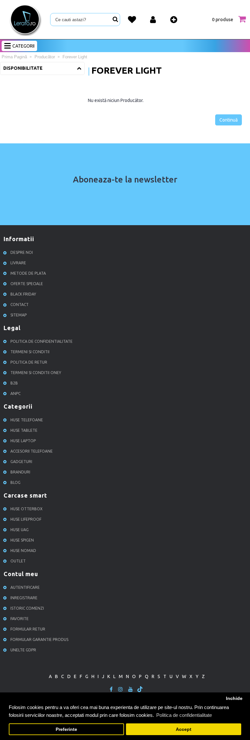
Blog (15, 482)
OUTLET (18, 561)
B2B (14, 383)
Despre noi (21, 252)
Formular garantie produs (39, 639)
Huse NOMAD (23, 550)
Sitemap (18, 315)
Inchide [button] (234, 698)
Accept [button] (183, 729)
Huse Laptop (23, 441)
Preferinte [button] (66, 729)
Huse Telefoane (26, 420)
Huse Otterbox (26, 509)
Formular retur (27, 629)
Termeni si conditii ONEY (35, 372)
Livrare (18, 263)
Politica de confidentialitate (41, 341)
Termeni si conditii (29, 352)
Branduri (20, 472)
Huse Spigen (22, 540)
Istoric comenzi (27, 608)
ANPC (15, 393)
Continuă (228, 120)
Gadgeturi (21, 461)
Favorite (19, 619)
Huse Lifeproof (25, 519)
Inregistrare (23, 598)
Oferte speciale (26, 284)
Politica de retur (28, 362)
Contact (19, 304)
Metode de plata (28, 273)
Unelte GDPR (23, 650)
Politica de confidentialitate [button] (184, 715)
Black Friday (23, 294)
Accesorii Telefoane (31, 451)
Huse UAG (19, 530)
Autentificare (25, 587)
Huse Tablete (23, 430)
